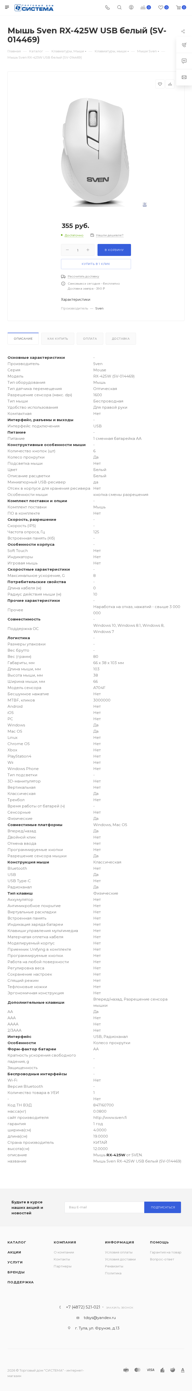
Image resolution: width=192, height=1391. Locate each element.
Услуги (15, 1262)
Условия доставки (120, 1259)
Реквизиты (114, 1266)
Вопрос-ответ (162, 1259)
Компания (65, 1242)
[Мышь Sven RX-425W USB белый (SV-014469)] (96, 151)
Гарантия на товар (166, 1252)
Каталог (17, 1242)
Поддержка (21, 1282)
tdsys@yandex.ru (100, 1317)
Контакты (62, 1259)
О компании (64, 1252)
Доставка (121, 338)
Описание (23, 338)
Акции (14, 1252)
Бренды (16, 1272)
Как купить (58, 338)
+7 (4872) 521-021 (83, 1307)
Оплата (90, 338)
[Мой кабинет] (131, 7)
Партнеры (63, 1266)
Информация (119, 1242)
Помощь (159, 1242)
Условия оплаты (118, 1252)
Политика (113, 1273)
